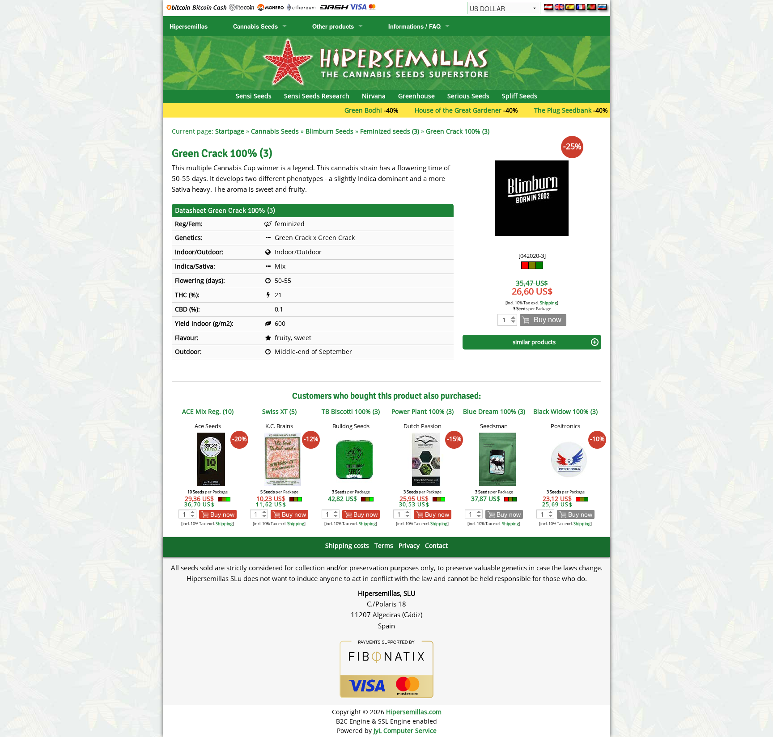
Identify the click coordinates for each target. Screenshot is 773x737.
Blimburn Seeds (329, 131)
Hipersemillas (189, 26)
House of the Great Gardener (432, 110)
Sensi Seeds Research (316, 96)
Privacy (409, 545)
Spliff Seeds (519, 96)
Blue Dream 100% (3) (494, 411)
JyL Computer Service (405, 730)
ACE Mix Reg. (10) (208, 411)
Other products (333, 26)
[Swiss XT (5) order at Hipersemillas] (282, 459)
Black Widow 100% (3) (565, 411)
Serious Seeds (468, 96)
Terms (383, 545)
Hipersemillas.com (414, 712)
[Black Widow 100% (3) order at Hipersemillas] (569, 459)
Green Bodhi (338, 110)
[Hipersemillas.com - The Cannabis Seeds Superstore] (386, 62)
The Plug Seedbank (537, 110)
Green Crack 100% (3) (457, 131)
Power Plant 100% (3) (422, 411)
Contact (436, 545)
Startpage (229, 131)
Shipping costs (347, 545)
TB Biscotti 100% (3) (351, 411)
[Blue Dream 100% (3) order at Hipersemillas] (497, 459)
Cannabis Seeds (255, 26)
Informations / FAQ (414, 26)
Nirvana (374, 96)
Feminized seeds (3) (389, 131)
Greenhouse (416, 96)
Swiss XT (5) (279, 411)
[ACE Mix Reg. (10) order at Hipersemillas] (211, 459)
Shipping (548, 303)
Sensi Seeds (254, 96)
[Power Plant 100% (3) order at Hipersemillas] (426, 459)
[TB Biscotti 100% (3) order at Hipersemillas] (354, 459)
